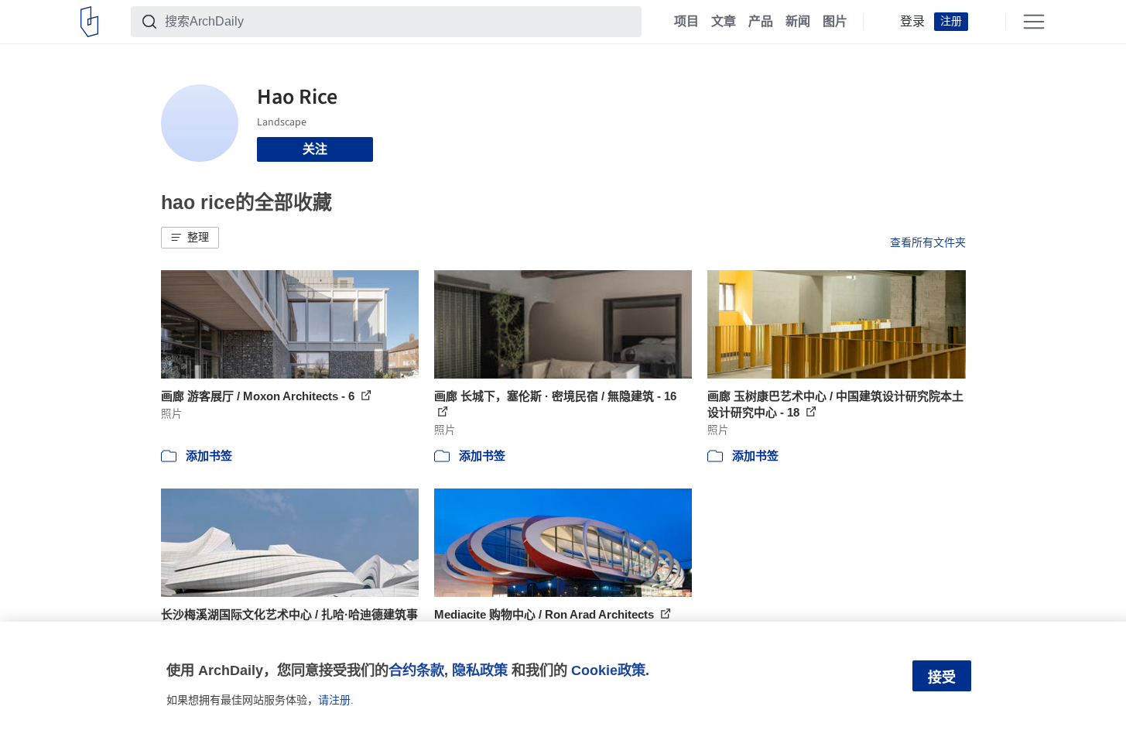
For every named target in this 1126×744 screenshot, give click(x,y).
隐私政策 (480, 670)
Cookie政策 (608, 670)
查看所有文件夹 (928, 242)
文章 (723, 21)
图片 (835, 21)
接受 (942, 677)
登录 (912, 21)
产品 (760, 21)
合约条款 (416, 670)
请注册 (334, 700)
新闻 (797, 21)
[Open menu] (1034, 21)
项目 (686, 21)
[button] (190, 238)
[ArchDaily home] (89, 21)
